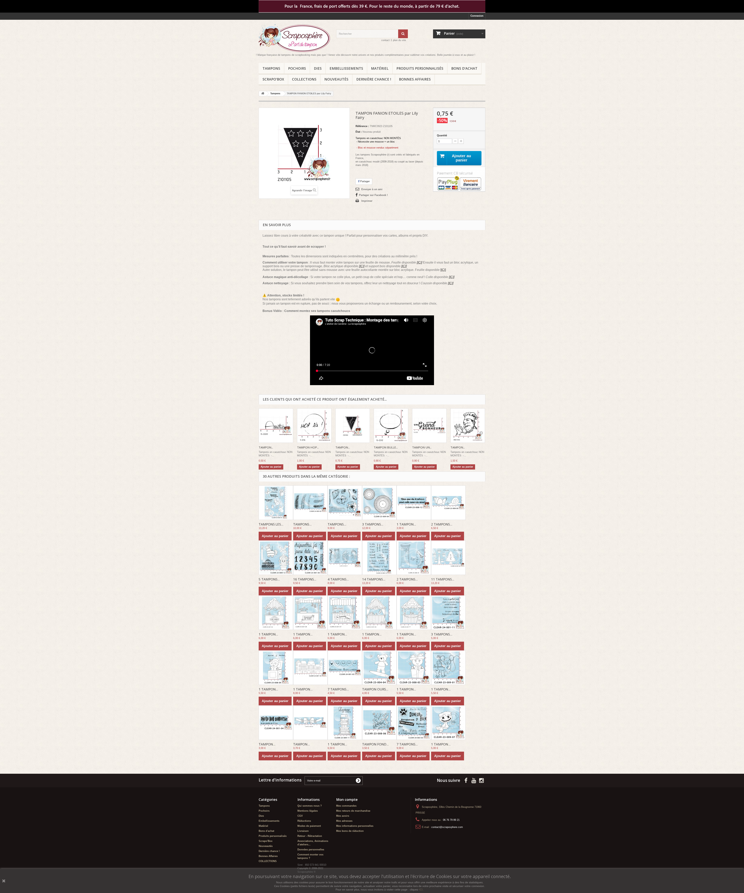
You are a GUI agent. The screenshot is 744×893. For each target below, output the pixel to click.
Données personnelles (310, 849)
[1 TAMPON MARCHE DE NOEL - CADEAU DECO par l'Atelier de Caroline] (414, 612)
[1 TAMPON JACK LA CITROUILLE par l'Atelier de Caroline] (448, 722)
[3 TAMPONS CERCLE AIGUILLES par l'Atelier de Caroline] (379, 502)
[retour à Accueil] (262, 93)
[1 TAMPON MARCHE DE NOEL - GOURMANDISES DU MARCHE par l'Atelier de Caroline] (345, 612)
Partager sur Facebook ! (373, 195)
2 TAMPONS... (441, 524)
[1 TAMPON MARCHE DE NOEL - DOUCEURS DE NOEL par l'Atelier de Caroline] (310, 612)
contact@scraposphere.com (447, 827)
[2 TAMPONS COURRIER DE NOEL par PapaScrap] (414, 557)
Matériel (379, 68)
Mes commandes (346, 805)
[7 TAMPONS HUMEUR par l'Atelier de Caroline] (345, 667)
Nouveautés (336, 79)
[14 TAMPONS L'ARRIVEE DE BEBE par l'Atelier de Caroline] (379, 557)
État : (359, 131)
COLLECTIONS (304, 79)
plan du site (399, 40)
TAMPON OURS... (375, 689)
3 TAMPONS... (372, 524)
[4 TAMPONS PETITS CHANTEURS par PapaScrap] (345, 557)
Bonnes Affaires (415, 79)
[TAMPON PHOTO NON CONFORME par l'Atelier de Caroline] (276, 722)
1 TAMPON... (406, 524)
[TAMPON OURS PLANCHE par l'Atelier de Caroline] (379, 667)
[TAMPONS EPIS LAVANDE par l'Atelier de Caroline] (310, 502)
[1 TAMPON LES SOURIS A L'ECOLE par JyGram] (448, 667)
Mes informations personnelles (354, 825)
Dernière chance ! (373, 79)
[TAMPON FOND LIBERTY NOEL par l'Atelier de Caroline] (379, 722)
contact (385, 40)
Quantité (442, 135)
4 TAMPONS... (338, 579)
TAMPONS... (302, 524)
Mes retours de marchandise (353, 810)
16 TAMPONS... (304, 579)
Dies (318, 68)
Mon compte (347, 799)
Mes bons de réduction (350, 830)
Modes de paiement (309, 825)
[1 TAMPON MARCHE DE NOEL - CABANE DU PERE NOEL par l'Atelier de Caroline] (379, 612)
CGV (300, 815)
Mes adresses (344, 820)
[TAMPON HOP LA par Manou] (314, 425)
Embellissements (346, 68)
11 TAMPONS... (442, 579)
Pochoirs (297, 68)
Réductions (304, 820)
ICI (421, 889)
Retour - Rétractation (309, 836)
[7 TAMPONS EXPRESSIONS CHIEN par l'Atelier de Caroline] (414, 722)
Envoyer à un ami (371, 189)
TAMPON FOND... (375, 744)
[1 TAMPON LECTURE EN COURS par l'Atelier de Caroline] (345, 722)
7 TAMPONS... (338, 689)
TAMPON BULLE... (386, 447)
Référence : (362, 126)
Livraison (303, 830)
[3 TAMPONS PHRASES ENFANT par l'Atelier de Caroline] (448, 612)
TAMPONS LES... (271, 524)
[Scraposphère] (294, 38)
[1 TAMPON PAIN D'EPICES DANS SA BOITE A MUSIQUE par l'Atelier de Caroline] (276, 667)
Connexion (476, 15)
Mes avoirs (342, 815)
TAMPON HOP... (308, 447)
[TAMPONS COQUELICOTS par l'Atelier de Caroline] (345, 502)
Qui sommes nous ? (309, 805)
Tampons (271, 68)
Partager (364, 181)
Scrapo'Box (273, 79)
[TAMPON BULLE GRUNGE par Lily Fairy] (391, 425)
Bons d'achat (464, 68)
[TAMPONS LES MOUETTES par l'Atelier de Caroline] (276, 502)
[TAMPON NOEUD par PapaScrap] (310, 722)
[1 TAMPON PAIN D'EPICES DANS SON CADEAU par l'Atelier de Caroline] (414, 667)
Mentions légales (307, 810)
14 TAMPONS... (373, 579)
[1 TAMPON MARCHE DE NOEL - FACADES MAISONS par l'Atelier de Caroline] (310, 667)
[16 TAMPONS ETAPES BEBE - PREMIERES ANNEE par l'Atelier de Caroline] (310, 557)
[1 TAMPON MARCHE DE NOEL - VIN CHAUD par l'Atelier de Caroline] (276, 612)
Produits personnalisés (419, 68)
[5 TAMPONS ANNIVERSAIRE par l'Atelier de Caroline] (276, 557)
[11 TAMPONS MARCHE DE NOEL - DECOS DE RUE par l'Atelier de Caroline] (448, 557)
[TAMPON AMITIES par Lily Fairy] (276, 425)
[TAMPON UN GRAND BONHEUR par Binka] (429, 425)
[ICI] (419, 262)
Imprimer (366, 200)
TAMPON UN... (421, 447)
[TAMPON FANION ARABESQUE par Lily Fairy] (352, 425)
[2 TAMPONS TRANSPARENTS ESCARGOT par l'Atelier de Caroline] (448, 502)
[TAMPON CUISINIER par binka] (467, 425)
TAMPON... (266, 447)
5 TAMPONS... (269, 579)
